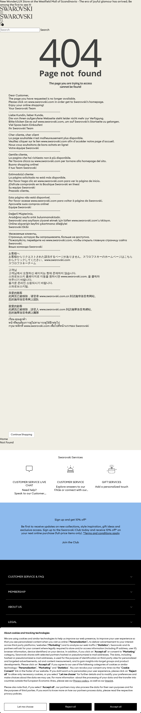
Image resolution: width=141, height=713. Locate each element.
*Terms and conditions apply (101, 533)
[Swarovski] (16, 9)
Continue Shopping (21, 434)
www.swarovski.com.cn (54, 296)
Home (4, 439)
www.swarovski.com (41, 102)
